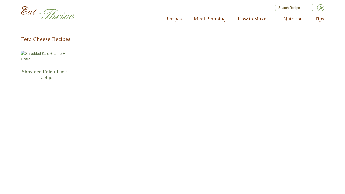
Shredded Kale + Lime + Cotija (46, 74)
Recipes (173, 19)
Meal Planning (210, 19)
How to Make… (254, 19)
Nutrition (293, 19)
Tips (319, 19)
